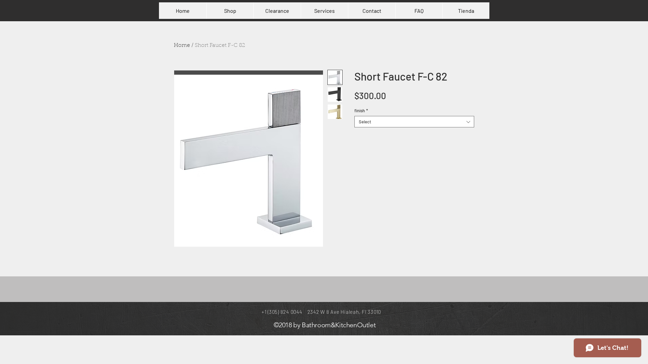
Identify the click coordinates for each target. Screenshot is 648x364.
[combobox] (414, 121)
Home (182, 45)
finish (361, 110)
